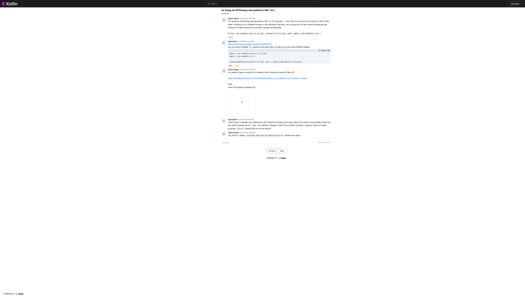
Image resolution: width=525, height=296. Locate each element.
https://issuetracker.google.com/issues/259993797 (250, 44)
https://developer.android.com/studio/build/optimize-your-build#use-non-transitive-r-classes (267, 78)
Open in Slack (324, 142)
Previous (272, 151)
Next (282, 151)
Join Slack (515, 4)
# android (225, 14)
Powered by (9, 294)
